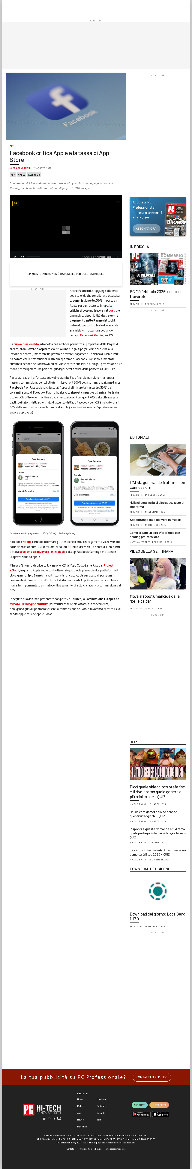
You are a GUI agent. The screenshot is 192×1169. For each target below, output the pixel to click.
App (12, 145)
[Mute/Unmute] (22, 257)
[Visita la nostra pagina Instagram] (44, 1119)
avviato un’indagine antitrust (29, 604)
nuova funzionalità (26, 344)
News (80, 1099)
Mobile (80, 1106)
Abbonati (140, 1105)
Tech (99, 1119)
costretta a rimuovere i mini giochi (42, 552)
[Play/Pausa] (15, 257)
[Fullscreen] (117, 257)
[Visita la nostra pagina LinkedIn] (49, 1119)
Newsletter (159, 1105)
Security (101, 1112)
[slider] (33, 256)
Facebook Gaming (92, 335)
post (112, 310)
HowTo (80, 1119)
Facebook (34, 175)
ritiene (27, 542)
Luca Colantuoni (20, 168)
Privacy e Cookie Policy (90, 1148)
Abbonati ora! (146, 228)
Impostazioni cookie (116, 1148)
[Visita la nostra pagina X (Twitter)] (54, 1119)
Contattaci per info (151, 1077)
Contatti (70, 1148)
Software (101, 1106)
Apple (21, 175)
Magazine (82, 1126)
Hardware (101, 1099)
